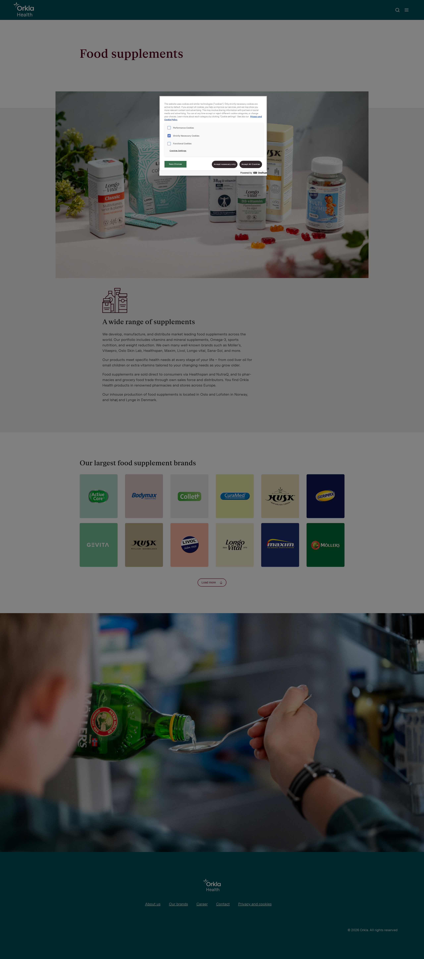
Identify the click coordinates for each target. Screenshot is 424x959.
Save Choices (175, 164)
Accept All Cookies (250, 164)
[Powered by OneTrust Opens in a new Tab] (252, 174)
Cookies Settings (178, 150)
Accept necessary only (225, 164)
